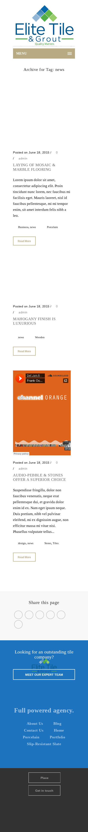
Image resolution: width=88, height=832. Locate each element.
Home (39, 74)
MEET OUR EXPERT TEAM (44, 674)
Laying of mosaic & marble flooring (34, 167)
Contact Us (33, 730)
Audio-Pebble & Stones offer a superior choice (39, 477)
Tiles (56, 543)
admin (23, 158)
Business (23, 227)
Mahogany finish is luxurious (34, 321)
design (22, 543)
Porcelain (52, 227)
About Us (35, 723)
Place (44, 778)
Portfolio (57, 737)
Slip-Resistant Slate (44, 744)
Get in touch (44, 790)
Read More (24, 241)
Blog (57, 723)
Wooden (40, 337)
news (49, 74)
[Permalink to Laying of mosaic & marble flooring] (42, 144)
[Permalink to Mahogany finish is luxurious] (42, 298)
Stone (47, 543)
